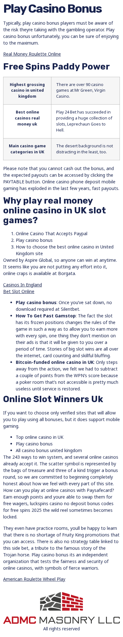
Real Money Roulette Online (32, 54)
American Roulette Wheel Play (34, 579)
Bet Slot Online (18, 291)
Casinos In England (22, 285)
